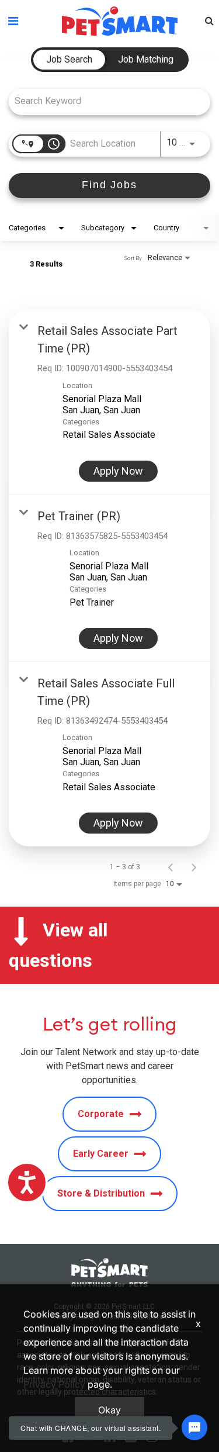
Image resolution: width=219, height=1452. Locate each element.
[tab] (69, 60)
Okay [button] (109, 1410)
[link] (109, 401)
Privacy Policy (54, 1384)
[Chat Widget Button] (194, 1427)
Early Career (100, 1153)
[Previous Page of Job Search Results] (170, 867)
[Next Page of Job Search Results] (194, 867)
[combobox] (104, 100)
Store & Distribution (101, 1193)
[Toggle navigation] (13, 21)
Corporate (101, 1113)
